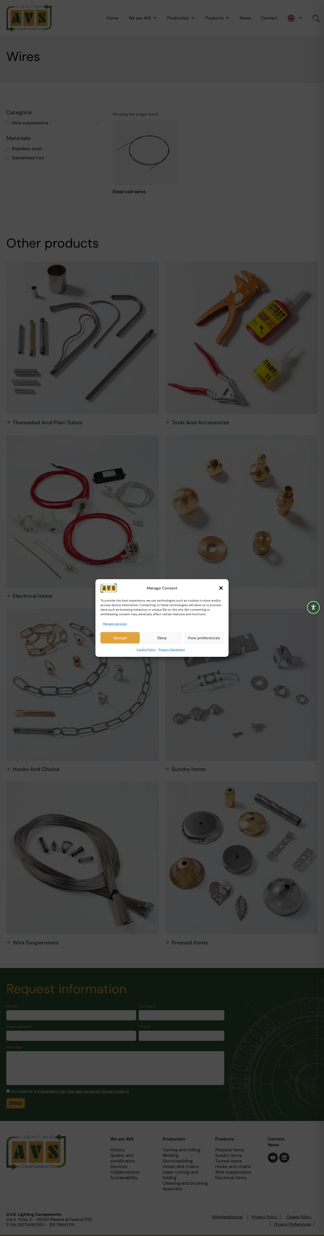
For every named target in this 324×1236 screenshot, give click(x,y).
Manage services (115, 624)
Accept (120, 638)
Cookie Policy (146, 650)
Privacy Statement (171, 650)
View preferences (204, 638)
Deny (162, 638)
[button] (221, 588)
